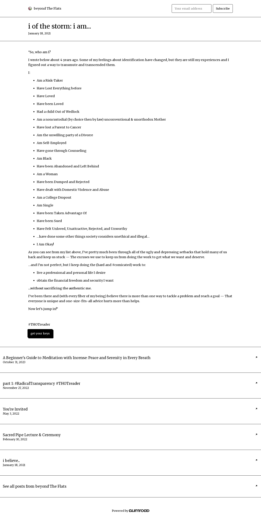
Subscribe (223, 8)
